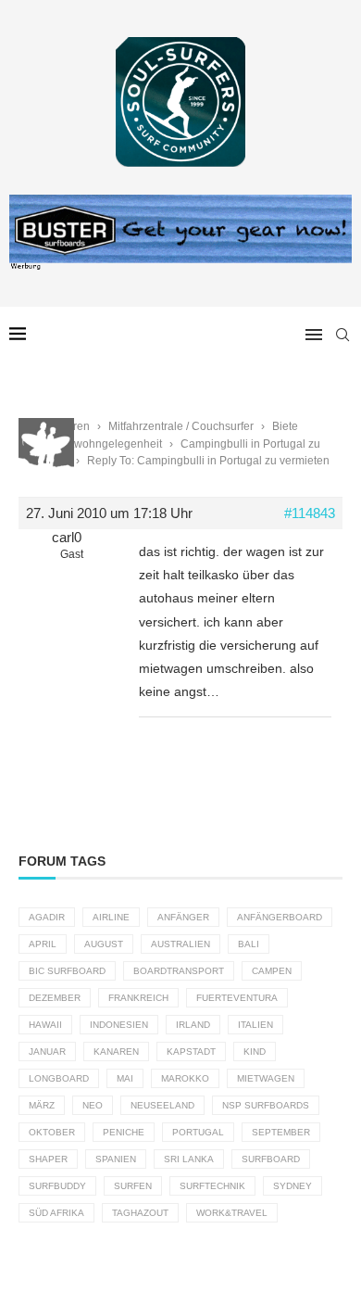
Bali (248, 944)
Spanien (115, 1159)
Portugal (198, 1132)
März (42, 1105)
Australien (180, 944)
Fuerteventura (237, 998)
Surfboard (271, 1159)
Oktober (52, 1132)
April (42, 944)
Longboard (59, 1078)
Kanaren (116, 1051)
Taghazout (140, 1213)
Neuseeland (162, 1105)
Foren (75, 426)
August (103, 944)
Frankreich (138, 998)
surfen (133, 1186)
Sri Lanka (189, 1159)
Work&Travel (232, 1213)
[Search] (342, 334)
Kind (254, 1051)
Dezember (55, 998)
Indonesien (119, 1025)
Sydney (292, 1186)
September (281, 1132)
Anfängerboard (279, 917)
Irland (193, 1025)
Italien (255, 1025)
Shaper (48, 1159)
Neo (92, 1105)
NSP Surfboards (265, 1105)
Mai (125, 1078)
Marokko (185, 1078)
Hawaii (45, 1025)
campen (272, 971)
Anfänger (183, 917)
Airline (111, 917)
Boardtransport (178, 971)
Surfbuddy (57, 1186)
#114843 (309, 513)
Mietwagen (265, 1078)
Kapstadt (191, 1051)
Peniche (123, 1132)
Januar (47, 1051)
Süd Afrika (56, 1213)
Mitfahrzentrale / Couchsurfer (181, 426)
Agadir (47, 917)
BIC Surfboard (67, 971)
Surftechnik (212, 1186)
